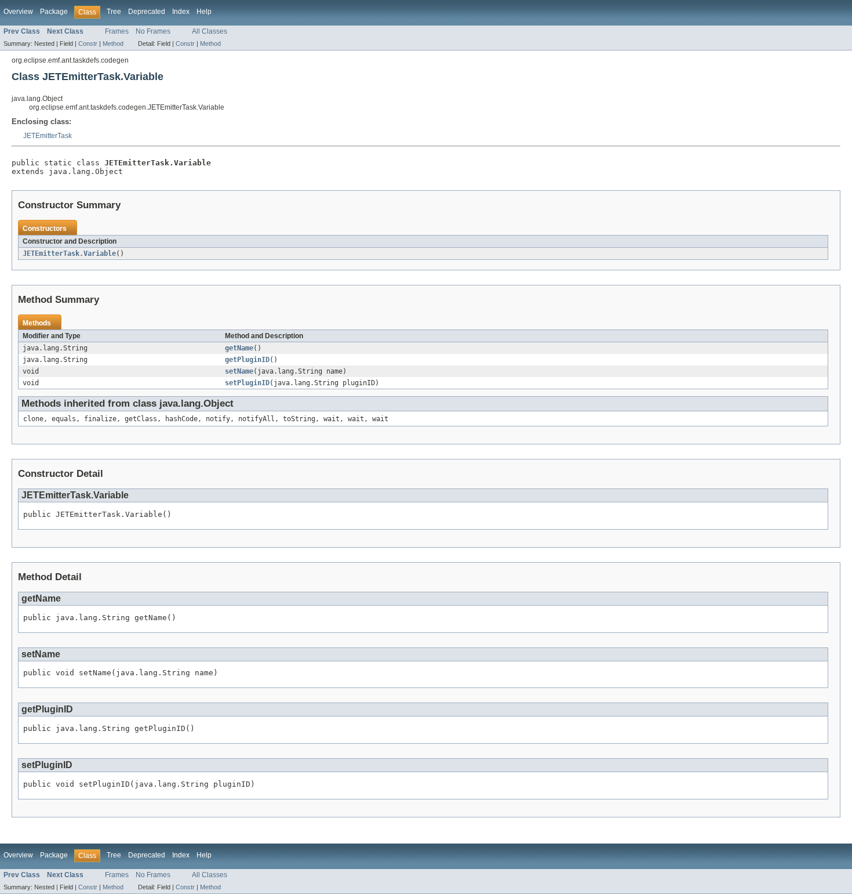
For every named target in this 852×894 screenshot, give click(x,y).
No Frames (153, 31)
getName (239, 348)
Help (204, 12)
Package (54, 12)
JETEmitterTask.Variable (69, 253)
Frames (117, 31)
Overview (18, 12)
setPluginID (247, 383)
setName (239, 371)
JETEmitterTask (47, 136)
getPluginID (247, 360)
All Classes (209, 31)
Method (113, 43)
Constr (87, 43)
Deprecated (146, 12)
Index (181, 12)
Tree (114, 12)
